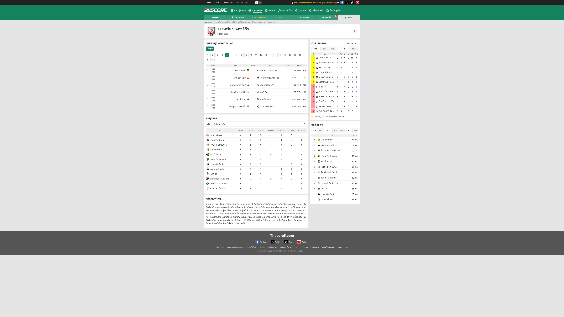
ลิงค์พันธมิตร (272, 247)
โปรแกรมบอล (304, 17)
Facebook (263, 242)
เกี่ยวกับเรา (220, 247)
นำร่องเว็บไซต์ (251, 247)
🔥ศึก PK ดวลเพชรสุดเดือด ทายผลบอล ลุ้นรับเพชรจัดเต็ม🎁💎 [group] (315, 2)
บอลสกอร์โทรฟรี (286, 247)
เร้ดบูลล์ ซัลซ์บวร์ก (237, 106)
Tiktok (291, 242)
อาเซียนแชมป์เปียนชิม (259, 17)
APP (217, 2)
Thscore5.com (282, 235)
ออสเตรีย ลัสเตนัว (238, 70)
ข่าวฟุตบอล (240, 10)
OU (320, 130)
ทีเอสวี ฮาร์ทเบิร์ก (238, 92)
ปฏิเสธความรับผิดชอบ (235, 247)
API (297, 247)
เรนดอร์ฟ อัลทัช (267, 84)
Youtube (304, 242)
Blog (346, 247)
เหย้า (324, 48)
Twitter (277, 242)
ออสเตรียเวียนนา (267, 106)
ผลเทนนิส (287, 10)
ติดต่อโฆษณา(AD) (328, 247)
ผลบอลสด (257, 10)
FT (344, 48)
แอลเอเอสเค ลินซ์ (238, 84)
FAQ (340, 247)
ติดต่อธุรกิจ (335, 10)
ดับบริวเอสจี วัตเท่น (268, 70)
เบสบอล (302, 10)
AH (314, 130)
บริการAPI (317, 10)
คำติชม (262, 247)
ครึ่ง (353, 48)
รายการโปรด (239, 17)
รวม (315, 48)
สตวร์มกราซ (265, 99)
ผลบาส (272, 10)
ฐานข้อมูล (348, 17)
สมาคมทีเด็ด (326, 17)
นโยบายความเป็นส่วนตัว (310, 247)
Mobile (208, 2)
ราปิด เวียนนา (239, 99)
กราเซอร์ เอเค (239, 77)
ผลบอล (282, 17)
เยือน (333, 48)
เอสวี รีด (264, 92)
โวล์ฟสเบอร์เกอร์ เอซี (269, 77)
